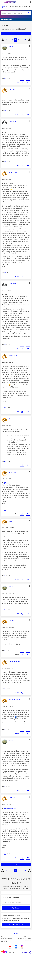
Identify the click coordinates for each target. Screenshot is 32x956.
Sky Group (4, 941)
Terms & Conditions (26, 936)
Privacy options (5, 936)
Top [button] (17, 933)
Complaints (4, 940)
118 (5, 729)
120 (5, 854)
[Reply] (28, 82)
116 (5, 650)
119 (5, 786)
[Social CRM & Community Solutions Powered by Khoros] (26, 952)
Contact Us (28, 940)
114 (5, 575)
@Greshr (6, 483)
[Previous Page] (2, 40)
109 (5, 272)
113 (5, 510)
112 (5, 461)
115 (5, 609)
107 (5, 110)
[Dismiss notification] (30, 6)
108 (5, 161)
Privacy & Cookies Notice (7, 938)
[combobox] (14, 13)
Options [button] (3, 25)
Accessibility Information (24, 938)
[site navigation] (2, 2)
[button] (29, 46)
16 (25, 40)
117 (5, 688)
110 (5, 344)
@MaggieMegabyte (9, 808)
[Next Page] (29, 40)
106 (5, 78)
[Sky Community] (10, 2)
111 (5, 407)
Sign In (30, 2)
